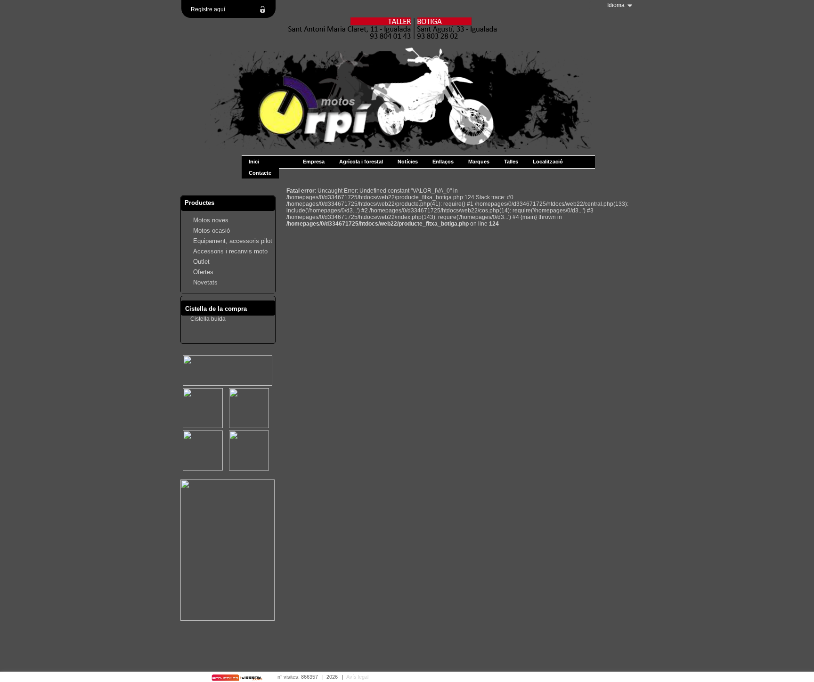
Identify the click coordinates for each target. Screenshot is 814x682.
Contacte (260, 173)
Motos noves (210, 220)
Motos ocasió (211, 230)
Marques (478, 161)
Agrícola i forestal (361, 161)
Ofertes (203, 272)
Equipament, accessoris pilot (232, 240)
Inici (254, 161)
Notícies (408, 161)
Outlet (201, 261)
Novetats (205, 282)
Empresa (314, 161)
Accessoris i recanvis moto (230, 251)
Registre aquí (208, 9)
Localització (548, 161)
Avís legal (357, 677)
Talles (511, 161)
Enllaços (443, 161)
